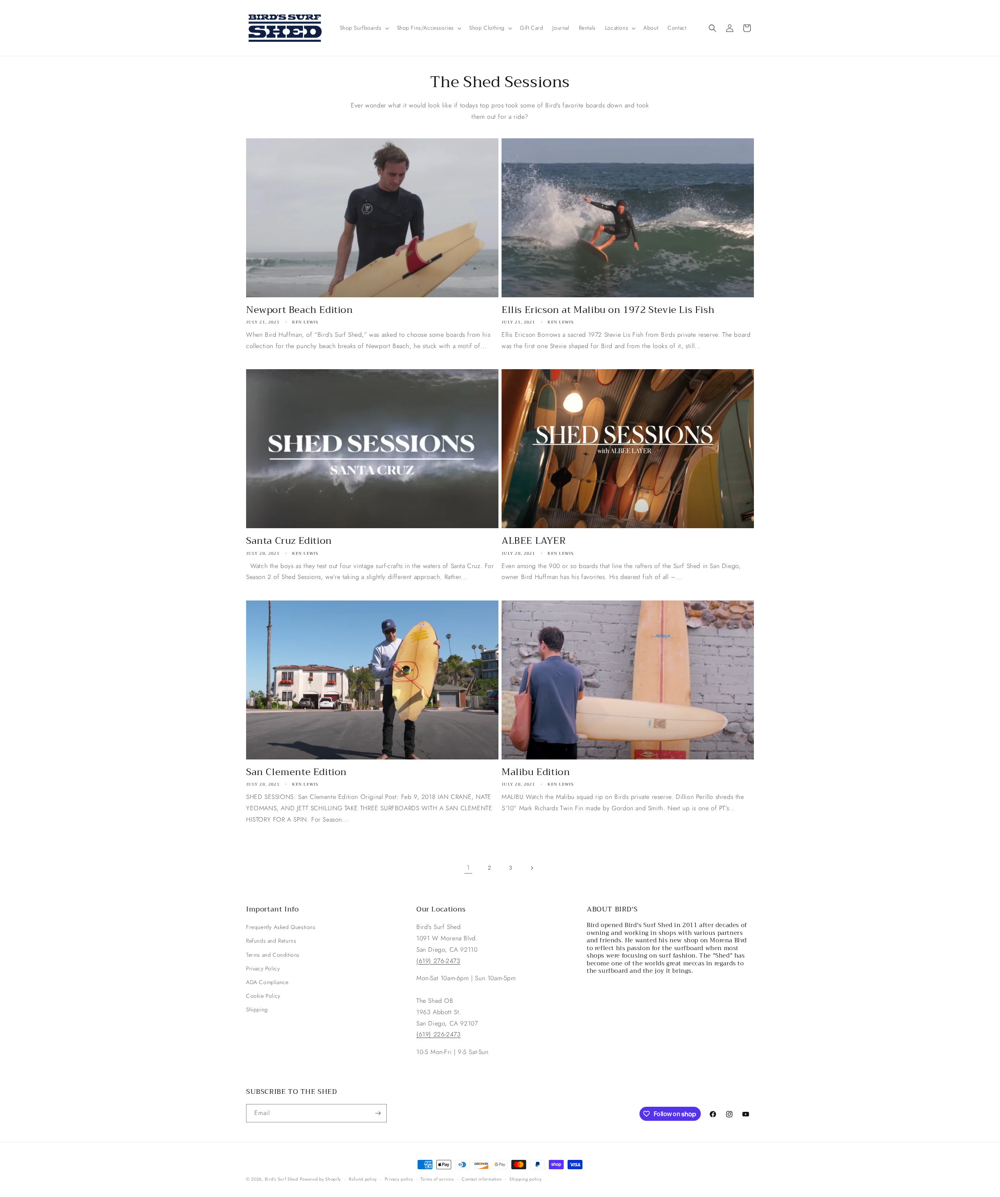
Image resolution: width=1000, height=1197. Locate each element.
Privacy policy (399, 1179)
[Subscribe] (377, 1113)
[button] (363, 28)
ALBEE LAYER (534, 541)
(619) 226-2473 (438, 1034)
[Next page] (531, 868)
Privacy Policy (263, 968)
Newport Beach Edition (299, 310)
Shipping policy (525, 1179)
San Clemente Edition (296, 772)
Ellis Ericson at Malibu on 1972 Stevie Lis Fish (608, 310)
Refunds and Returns (271, 941)
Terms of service (437, 1179)
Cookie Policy (263, 996)
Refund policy (363, 1179)
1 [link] (468, 867)
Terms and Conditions (273, 955)
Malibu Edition (536, 772)
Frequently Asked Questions (281, 927)
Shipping (257, 1009)
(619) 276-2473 (438, 960)
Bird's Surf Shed (281, 1179)
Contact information (482, 1179)
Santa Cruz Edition (289, 541)
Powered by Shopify (320, 1179)
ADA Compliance (267, 982)
